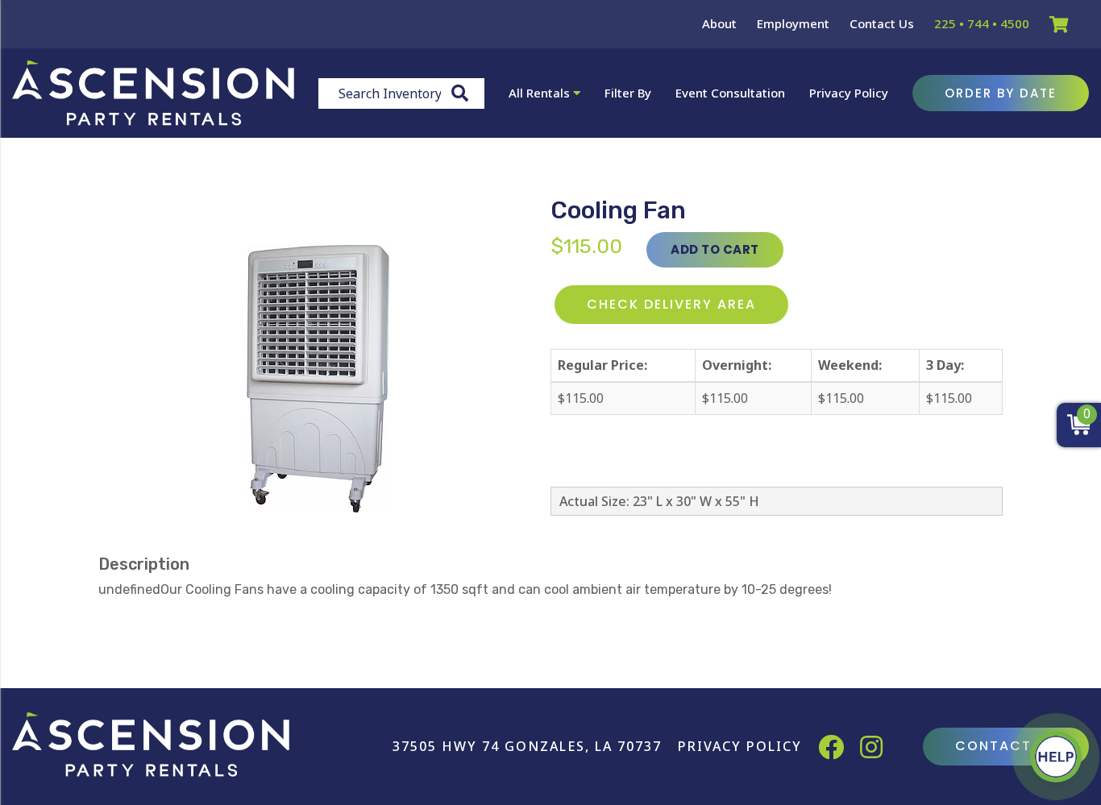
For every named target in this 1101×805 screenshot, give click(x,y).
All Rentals (541, 93)
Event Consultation (730, 93)
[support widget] (1056, 756)
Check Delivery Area (671, 304)
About (719, 23)
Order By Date (1001, 93)
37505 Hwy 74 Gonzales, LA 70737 (527, 746)
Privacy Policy (848, 93)
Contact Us (882, 23)
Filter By (628, 93)
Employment (793, 23)
